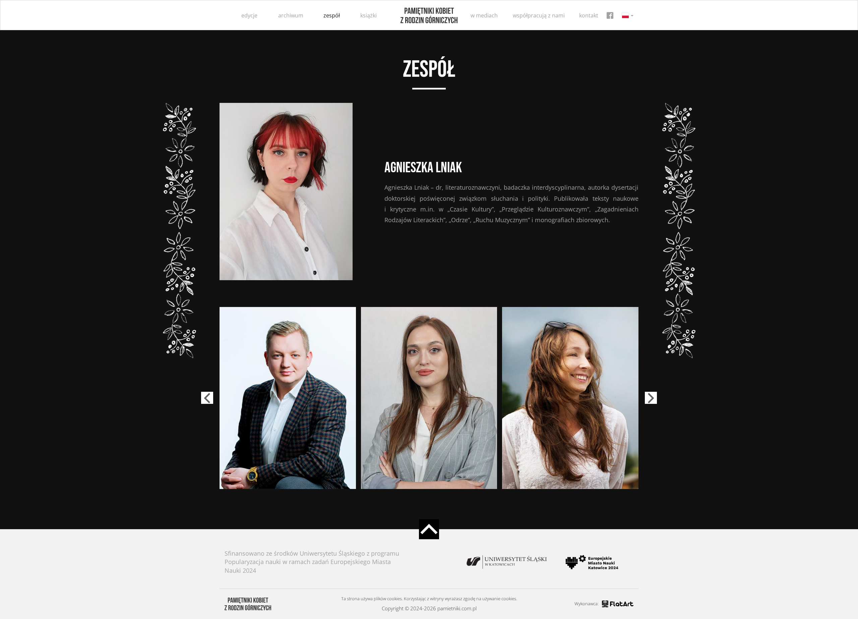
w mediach (484, 15)
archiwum (290, 15)
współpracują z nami (539, 15)
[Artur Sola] (288, 398)
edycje (249, 15)
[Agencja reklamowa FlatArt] (617, 603)
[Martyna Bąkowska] (429, 398)
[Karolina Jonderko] (570, 398)
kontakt (588, 15)
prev (207, 398)
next (651, 398)
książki (368, 15)
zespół (331, 15)
